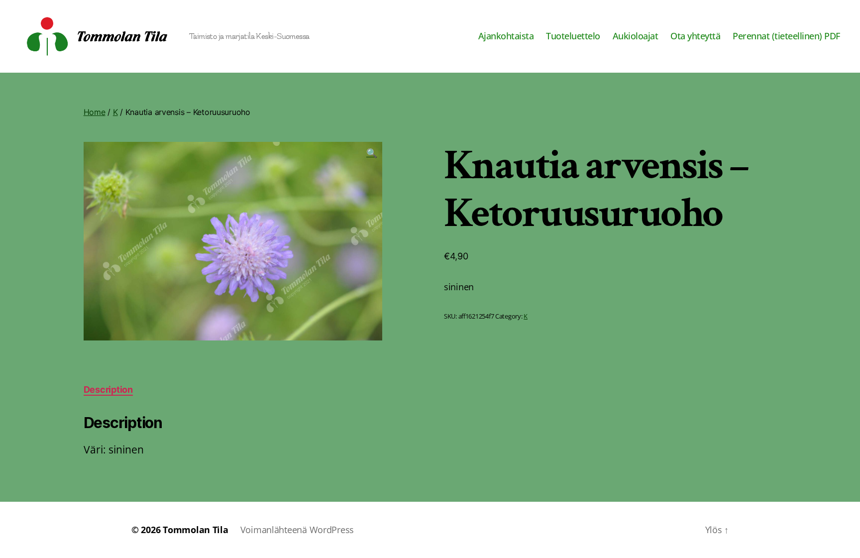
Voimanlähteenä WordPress (297, 530)
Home (95, 112)
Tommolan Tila (195, 530)
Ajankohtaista (506, 36)
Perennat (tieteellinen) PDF (786, 36)
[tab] (108, 389)
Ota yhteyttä (695, 36)
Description (108, 389)
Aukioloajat (635, 36)
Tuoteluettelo (573, 36)
